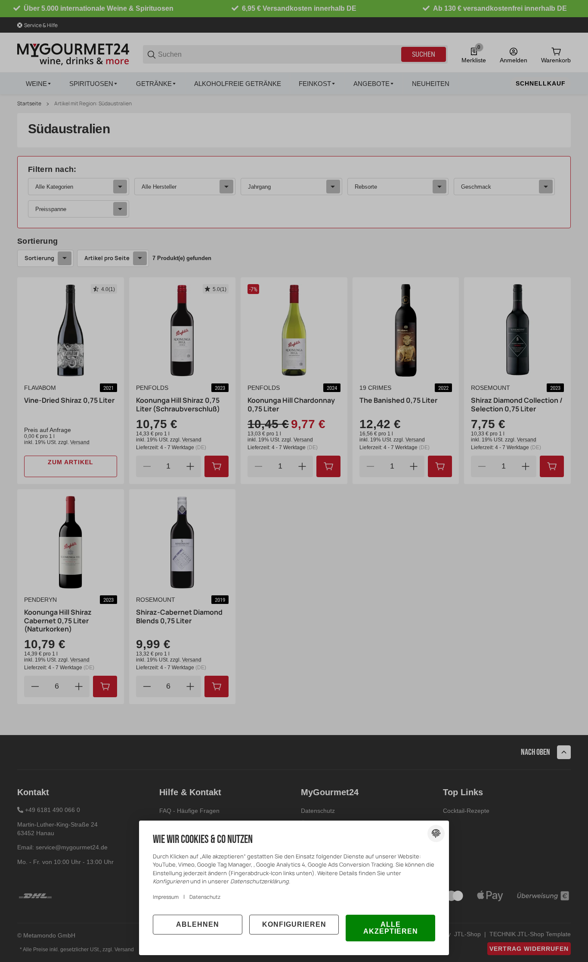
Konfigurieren (294, 924)
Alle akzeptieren (390, 928)
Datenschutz (204, 897)
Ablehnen (197, 924)
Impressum (166, 897)
